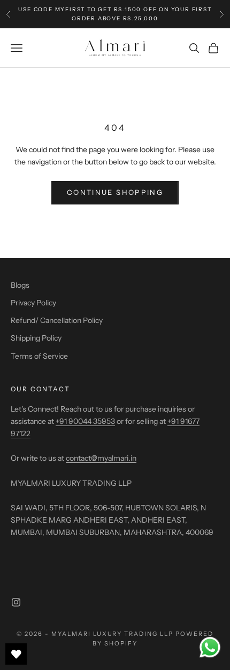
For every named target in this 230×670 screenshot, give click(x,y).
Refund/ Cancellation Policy (57, 320)
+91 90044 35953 (85, 421)
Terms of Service (39, 356)
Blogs (20, 285)
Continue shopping (115, 192)
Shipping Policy (36, 338)
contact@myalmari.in (101, 458)
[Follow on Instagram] (16, 602)
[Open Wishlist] (16, 654)
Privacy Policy (33, 303)
